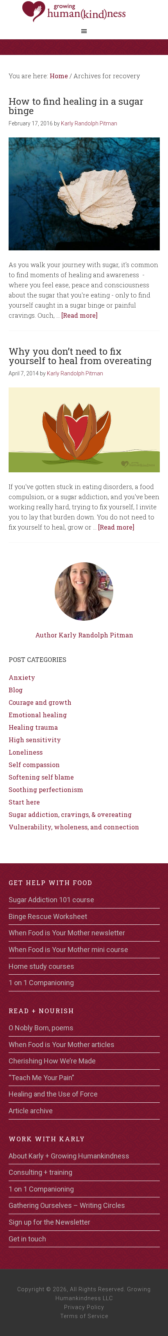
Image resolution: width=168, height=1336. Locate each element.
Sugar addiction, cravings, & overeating (70, 814)
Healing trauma (33, 727)
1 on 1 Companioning (41, 983)
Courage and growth (40, 702)
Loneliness (26, 752)
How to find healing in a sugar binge (76, 106)
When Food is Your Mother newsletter (67, 933)
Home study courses (41, 966)
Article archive (31, 1111)
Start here (24, 802)
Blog (16, 690)
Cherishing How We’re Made (52, 1061)
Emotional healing (38, 715)
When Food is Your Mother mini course (68, 949)
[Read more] (79, 315)
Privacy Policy (84, 1307)
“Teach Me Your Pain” (41, 1078)
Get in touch (27, 1239)
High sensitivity (35, 740)
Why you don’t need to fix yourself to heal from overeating (80, 356)
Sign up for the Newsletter (49, 1222)
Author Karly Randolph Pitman (84, 635)
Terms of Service (84, 1316)
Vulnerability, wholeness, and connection (74, 827)
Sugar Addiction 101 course (51, 900)
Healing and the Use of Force (53, 1094)
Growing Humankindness (84, 11)
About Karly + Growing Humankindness (69, 1156)
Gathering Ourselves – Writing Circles (67, 1205)
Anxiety (22, 677)
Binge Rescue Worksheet (48, 916)
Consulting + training (40, 1172)
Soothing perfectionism (46, 789)
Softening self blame (41, 777)
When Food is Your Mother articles (61, 1044)
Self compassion (34, 764)
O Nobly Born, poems (41, 1028)
